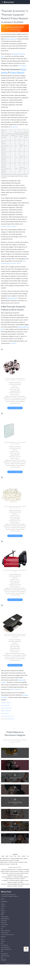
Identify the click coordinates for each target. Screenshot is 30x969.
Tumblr (11, 856)
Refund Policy (4, 920)
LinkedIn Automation (5, 955)
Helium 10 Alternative (5, 930)
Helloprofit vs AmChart (6, 702)
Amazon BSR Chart (12, 298)
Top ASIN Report (4, 945)
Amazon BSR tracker (5, 705)
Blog (2, 943)
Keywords (3, 906)
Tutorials (3, 941)
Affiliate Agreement (5, 918)
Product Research (17, 72)
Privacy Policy (4, 922)
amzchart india (15, 263)
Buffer (19, 856)
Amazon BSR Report (5, 947)
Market (2, 910)
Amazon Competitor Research (7, 934)
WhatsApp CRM (4, 953)
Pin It (28, 856)
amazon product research (9, 226)
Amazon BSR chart (5, 713)
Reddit (7, 856)
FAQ (2, 928)
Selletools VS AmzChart (6, 710)
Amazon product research (6, 708)
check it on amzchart (15, 407)
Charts (2, 908)
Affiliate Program (4, 916)
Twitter (2, 856)
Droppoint (13, 343)
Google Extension (5, 932)
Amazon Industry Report (6, 949)
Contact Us (3, 926)
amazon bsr (14, 127)
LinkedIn (23, 856)
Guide (2, 939)
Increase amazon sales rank (7, 716)
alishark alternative (16, 689)
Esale (2, 957)
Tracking (3, 912)
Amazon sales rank (11, 39)
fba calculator (22, 65)
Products (3, 904)
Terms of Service (4, 924)
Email (15, 856)
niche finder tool (10, 718)
